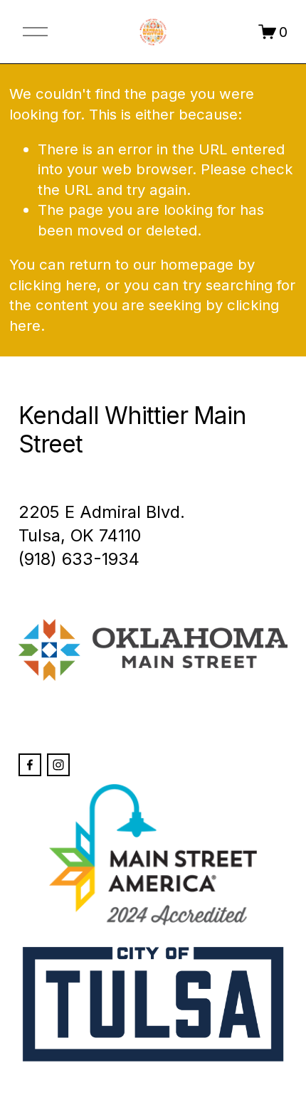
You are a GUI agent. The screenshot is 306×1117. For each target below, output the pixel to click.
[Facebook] (30, 764)
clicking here (53, 285)
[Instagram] (58, 764)
